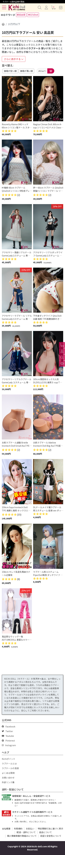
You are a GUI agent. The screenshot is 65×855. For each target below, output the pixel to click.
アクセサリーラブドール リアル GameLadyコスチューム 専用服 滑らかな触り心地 (17, 317)
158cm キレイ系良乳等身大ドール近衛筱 (16, 573)
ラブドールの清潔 (10, 768)
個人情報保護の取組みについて (22, 835)
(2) (18, 195)
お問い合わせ (8, 777)
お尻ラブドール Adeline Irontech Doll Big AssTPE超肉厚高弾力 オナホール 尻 (48, 444)
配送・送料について (26, 832)
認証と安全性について (50, 835)
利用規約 (18, 828)
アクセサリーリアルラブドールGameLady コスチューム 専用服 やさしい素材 (16, 381)
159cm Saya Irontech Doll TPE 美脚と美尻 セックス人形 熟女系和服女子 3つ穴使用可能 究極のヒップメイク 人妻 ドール (16, 509)
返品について (45, 832)
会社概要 (6, 828)
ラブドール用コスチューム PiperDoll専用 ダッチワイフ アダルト (48, 573)
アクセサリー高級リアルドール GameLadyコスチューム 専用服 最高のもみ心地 (16, 254)
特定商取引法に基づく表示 (50, 828)
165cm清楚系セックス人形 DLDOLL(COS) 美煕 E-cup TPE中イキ (48, 381)
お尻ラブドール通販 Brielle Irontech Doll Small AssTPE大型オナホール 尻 (17, 444)
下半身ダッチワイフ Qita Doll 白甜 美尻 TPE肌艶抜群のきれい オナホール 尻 (47, 317)
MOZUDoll (33, 14)
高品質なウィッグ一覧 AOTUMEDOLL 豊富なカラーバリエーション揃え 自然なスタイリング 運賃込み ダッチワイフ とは (17, 638)
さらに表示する (12, 59)
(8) (18, 579)
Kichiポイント (8, 758)
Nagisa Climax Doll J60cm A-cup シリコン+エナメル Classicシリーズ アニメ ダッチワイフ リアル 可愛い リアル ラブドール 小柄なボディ (48, 126)
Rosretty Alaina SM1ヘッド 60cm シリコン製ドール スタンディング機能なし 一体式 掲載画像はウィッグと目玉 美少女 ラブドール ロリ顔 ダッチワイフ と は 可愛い (17, 126)
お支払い (30, 828)
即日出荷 (21, 14)
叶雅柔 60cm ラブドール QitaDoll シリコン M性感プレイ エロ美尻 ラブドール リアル (17, 189)
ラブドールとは (9, 763)
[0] (62, 345)
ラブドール (38, 678)
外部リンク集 (8, 782)
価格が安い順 (10, 70)
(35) (19, 514)
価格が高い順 (26, 70)
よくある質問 (8, 772)
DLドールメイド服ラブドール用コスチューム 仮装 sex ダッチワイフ (48, 509)
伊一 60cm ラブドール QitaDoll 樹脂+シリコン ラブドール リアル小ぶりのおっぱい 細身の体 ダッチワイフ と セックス (48, 189)
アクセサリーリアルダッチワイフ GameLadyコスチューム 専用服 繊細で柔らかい (48, 254)
